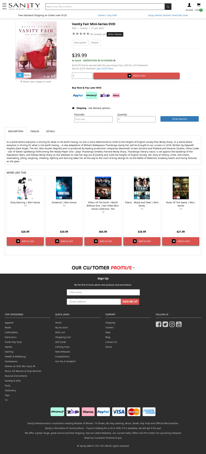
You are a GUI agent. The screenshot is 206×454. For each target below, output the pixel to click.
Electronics (11, 337)
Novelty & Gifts (13, 380)
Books (8, 327)
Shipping (110, 322)
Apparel (9, 322)
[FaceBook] (159, 325)
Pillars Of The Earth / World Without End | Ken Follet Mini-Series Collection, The (103, 205)
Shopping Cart (63, 337)
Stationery (10, 390)
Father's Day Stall (107, 15)
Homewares (11, 361)
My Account (61, 327)
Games (8, 346)
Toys (7, 395)
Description (80, 42)
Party (7, 385)
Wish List (60, 332)
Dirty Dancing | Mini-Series (25, 202)
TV (6, 400)
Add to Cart (138, 75)
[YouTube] (179, 325)
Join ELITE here (105, 68)
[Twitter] (166, 325)
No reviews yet (98, 34)
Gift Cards (60, 341)
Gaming (9, 351)
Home (58, 322)
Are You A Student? (65, 361)
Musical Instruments (16, 375)
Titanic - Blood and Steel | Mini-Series (142, 204)
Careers (109, 327)
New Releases (62, 351)
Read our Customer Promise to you (103, 437)
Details (95, 42)
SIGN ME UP (130, 301)
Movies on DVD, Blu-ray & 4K (20, 366)
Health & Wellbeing (15, 356)
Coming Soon (62, 346)
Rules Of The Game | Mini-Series (180, 204)
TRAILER (34, 131)
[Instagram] (172, 325)
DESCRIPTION (15, 131)
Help (107, 332)
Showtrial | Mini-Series (64, 202)
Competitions (62, 356)
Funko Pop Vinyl (13, 341)
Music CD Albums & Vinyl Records (23, 371)
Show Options (179, 118)
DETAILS (50, 131)
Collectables (11, 332)
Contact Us (111, 341)
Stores (108, 346)
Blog (107, 337)
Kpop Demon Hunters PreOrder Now (168, 15)
